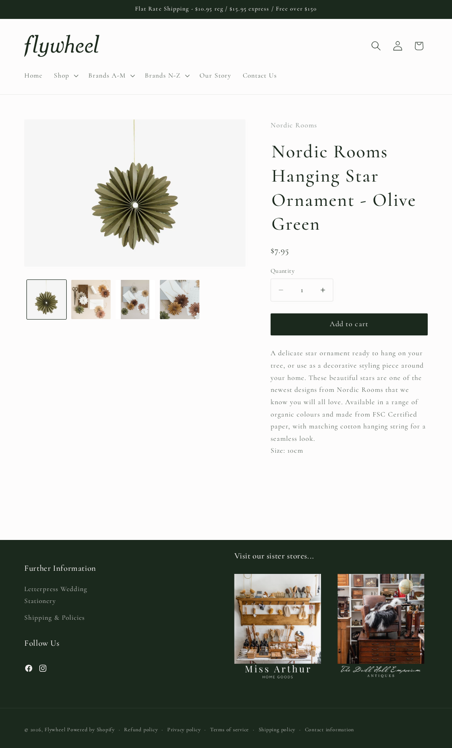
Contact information (329, 729)
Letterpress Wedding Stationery (55, 595)
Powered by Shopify (91, 729)
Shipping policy (277, 729)
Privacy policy (184, 729)
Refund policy (141, 729)
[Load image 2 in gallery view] (91, 300)
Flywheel (55, 729)
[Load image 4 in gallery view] (180, 300)
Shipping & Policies (54, 617)
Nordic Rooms (294, 125)
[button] (65, 75)
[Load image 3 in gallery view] (135, 300)
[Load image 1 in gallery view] (47, 300)
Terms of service (229, 729)
